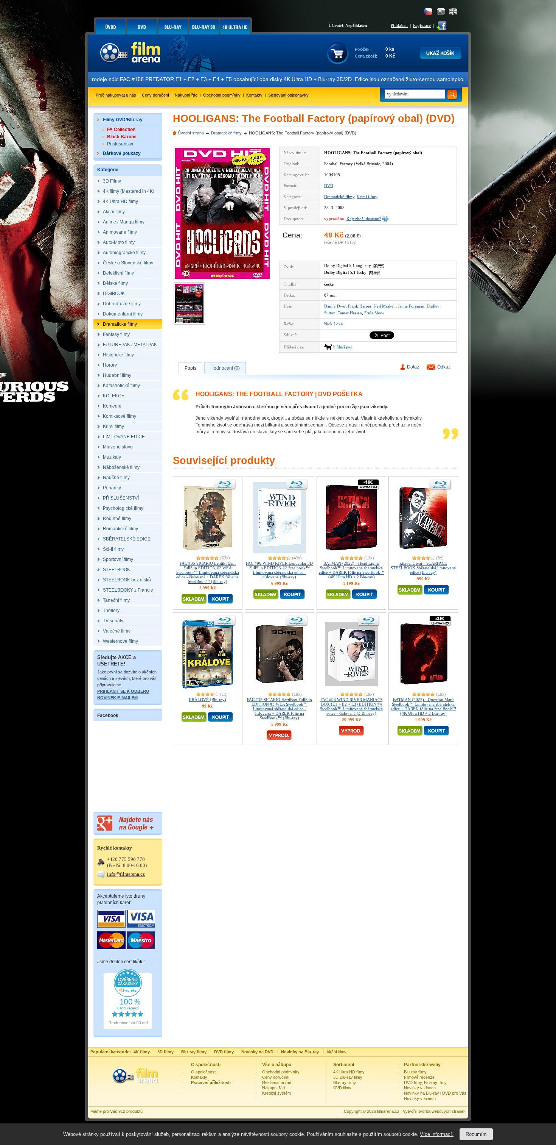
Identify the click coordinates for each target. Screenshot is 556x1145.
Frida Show (374, 313)
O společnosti (203, 1072)
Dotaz (413, 367)
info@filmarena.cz (126, 874)
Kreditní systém (276, 1093)
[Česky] (428, 12)
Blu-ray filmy (344, 1082)
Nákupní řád (186, 95)
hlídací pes (342, 347)
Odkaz (443, 367)
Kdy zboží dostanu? (363, 218)
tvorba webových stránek (442, 1111)
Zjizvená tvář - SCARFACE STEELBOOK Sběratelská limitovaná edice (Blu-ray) (423, 568)
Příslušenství (120, 144)
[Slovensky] (441, 12)
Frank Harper (359, 306)
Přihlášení (399, 25)
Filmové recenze (419, 1077)
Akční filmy (336, 1052)
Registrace (422, 25)
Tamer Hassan (350, 313)
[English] (453, 12)
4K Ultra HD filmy (349, 1072)
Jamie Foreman (411, 306)
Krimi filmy (367, 196)
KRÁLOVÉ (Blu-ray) (207, 699)
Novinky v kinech (420, 1088)
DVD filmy (342, 1088)
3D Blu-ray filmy (347, 1077)
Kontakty (254, 95)
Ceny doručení (155, 95)
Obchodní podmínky (222, 95)
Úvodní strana (191, 133)
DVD (328, 185)
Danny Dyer (335, 306)
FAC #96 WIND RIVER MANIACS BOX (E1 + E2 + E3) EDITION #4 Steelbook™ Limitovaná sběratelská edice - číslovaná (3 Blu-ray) (351, 706)
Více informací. (436, 1134)
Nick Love (333, 324)
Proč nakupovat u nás (116, 95)
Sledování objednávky (288, 95)
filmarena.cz (388, 1111)
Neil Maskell (385, 306)
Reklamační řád (276, 1082)
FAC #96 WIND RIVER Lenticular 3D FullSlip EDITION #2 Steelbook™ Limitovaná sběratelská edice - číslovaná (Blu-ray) (279, 570)
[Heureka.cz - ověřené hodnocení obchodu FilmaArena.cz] (127, 1028)
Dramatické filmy (226, 133)
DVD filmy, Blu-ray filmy (425, 1082)
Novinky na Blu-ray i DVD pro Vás (435, 1093)
